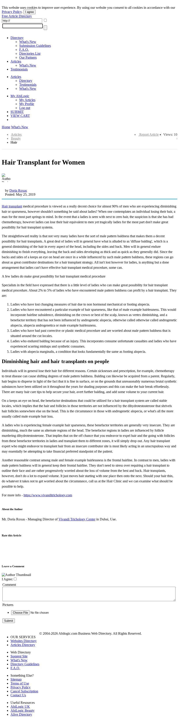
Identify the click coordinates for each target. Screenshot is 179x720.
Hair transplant (12, 206)
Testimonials (19, 69)
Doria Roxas (18, 190)
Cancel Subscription (24, 691)
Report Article (149, 134)
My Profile (26, 104)
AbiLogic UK (20, 706)
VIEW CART (20, 116)
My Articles (27, 100)
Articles (15, 61)
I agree (29, 12)
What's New (27, 42)
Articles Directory (22, 645)
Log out (24, 108)
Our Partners (28, 57)
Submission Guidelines (35, 45)
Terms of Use (19, 683)
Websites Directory (23, 641)
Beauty (16, 138)
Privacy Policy (12, 12)
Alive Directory (21, 714)
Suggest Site (19, 656)
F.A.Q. (24, 49)
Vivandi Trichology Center (77, 519)
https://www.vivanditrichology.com (48, 495)
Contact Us (18, 695)
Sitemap (16, 679)
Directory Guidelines (24, 664)
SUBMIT (17, 112)
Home (6, 127)
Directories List (29, 53)
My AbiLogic (19, 96)
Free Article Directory (17, 16)
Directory (17, 38)
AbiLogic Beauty (22, 710)
